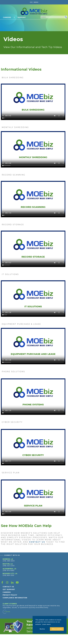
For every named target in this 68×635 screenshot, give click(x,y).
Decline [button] (42, 629)
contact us (37, 542)
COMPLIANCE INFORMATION (15, 598)
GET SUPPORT (9, 589)
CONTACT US (8, 587)
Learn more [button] (46, 624)
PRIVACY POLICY (10, 595)
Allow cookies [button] (57, 629)
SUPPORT (22, 17)
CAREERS (7, 17)
